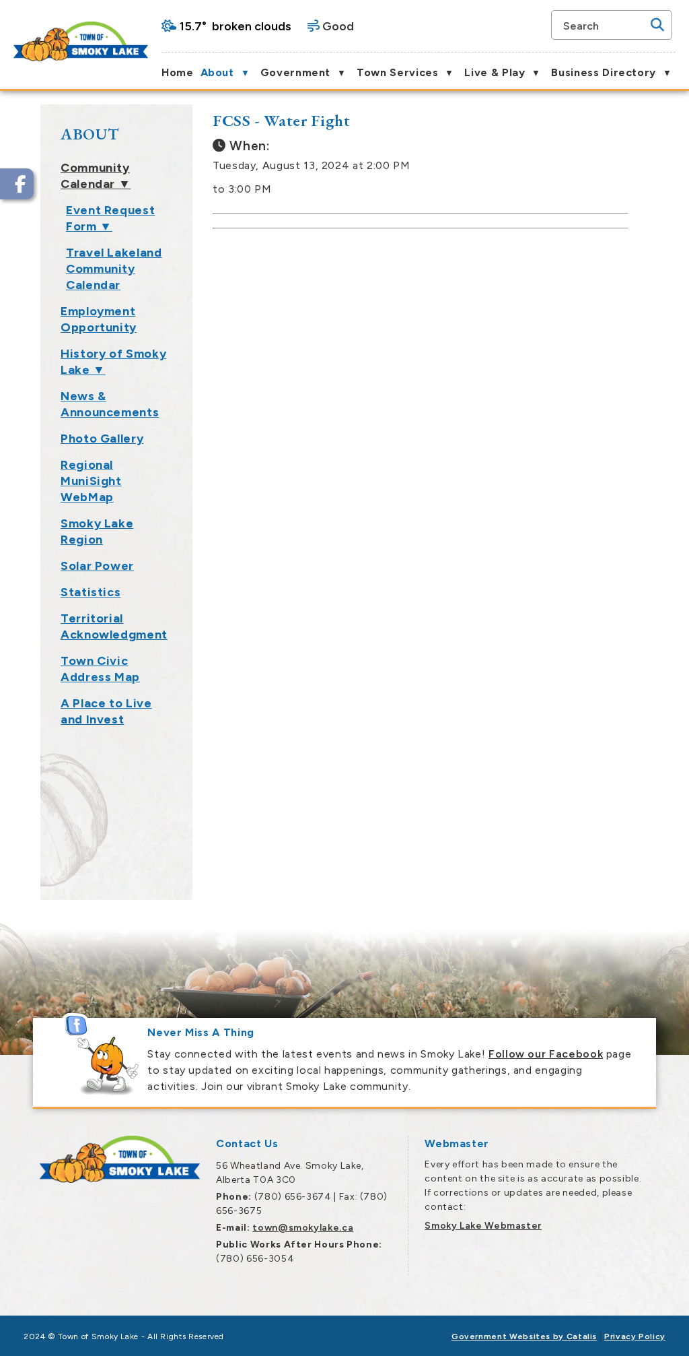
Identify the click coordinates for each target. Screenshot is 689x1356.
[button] (657, 25)
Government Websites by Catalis (524, 1336)
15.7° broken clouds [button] (235, 26)
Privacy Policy (634, 1336)
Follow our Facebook (545, 1053)
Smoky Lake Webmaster (483, 1225)
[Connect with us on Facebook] (17, 183)
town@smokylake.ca (302, 1227)
